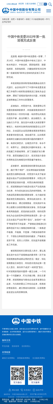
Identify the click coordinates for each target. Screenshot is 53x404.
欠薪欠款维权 (30, 4)
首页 (13, 19)
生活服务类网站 (38, 358)
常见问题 (5, 346)
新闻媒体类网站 (23, 358)
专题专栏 (20, 19)
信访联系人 (26, 346)
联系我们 (27, 390)
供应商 (21, 4)
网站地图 (15, 390)
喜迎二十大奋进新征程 (35, 19)
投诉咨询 (15, 346)
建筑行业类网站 (8, 358)
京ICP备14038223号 (38, 394)
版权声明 (39, 390)
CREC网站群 (12, 4)
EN (45, 4)
